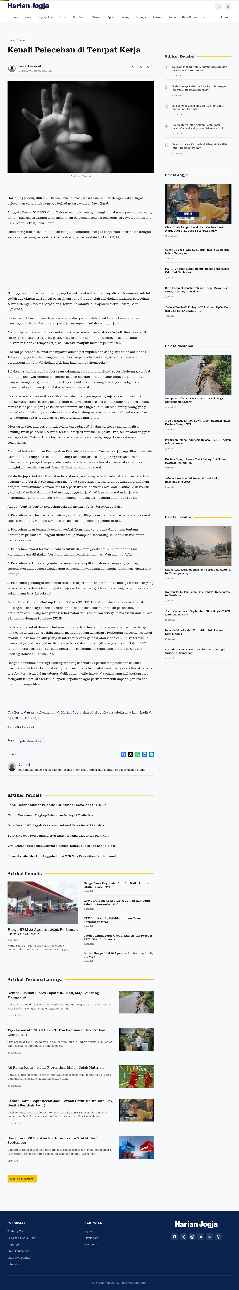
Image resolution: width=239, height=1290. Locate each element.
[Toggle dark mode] (227, 6)
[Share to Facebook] (123, 754)
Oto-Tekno (79, 17)
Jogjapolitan (46, 17)
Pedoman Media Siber (22, 1238)
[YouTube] (200, 1236)
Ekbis (63, 17)
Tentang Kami (16, 1231)
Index (224, 17)
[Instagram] (192, 1236)
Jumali (24, 764)
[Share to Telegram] (151, 754)
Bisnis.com (91, 1238)
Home (14, 17)
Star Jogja (91, 1244)
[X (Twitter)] (183, 1236)
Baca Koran (189, 17)
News (27, 17)
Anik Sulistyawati (29, 66)
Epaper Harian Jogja (23, 717)
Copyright (14, 1244)
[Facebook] (174, 1236)
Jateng (125, 17)
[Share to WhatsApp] (137, 754)
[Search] (218, 6)
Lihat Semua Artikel (22, 1178)
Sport (110, 17)
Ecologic (141, 17)
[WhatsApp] (218, 1236)
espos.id (90, 1231)
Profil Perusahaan (19, 1251)
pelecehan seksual (31, 741)
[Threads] (209, 1236)
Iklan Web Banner (19, 1257)
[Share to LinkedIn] (144, 754)
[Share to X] (130, 754)
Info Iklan (14, 1264)
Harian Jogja (71, 712)
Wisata (96, 17)
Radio (172, 17)
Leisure (157, 17)
